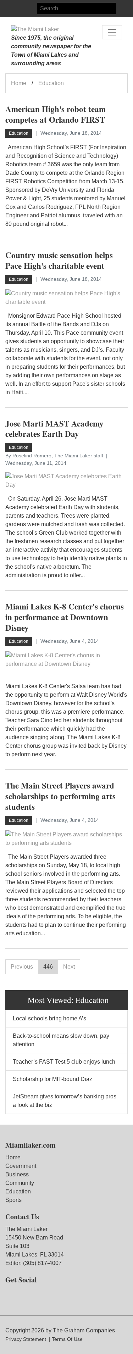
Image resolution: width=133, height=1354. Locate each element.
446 (48, 967)
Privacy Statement (25, 1339)
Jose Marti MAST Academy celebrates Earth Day (54, 428)
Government (20, 1166)
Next (69, 967)
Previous (22, 967)
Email (36, 8)
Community (19, 1183)
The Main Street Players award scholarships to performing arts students (60, 796)
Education (18, 1191)
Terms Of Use (67, 1339)
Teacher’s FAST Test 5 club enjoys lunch (64, 1062)
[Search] (122, 8)
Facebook (11, 8)
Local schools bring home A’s (49, 1018)
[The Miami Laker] (35, 29)
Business (17, 1174)
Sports (13, 1200)
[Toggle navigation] (112, 32)
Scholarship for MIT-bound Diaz (52, 1079)
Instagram (23, 8)
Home (18, 83)
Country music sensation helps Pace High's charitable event (59, 260)
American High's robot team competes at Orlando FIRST (55, 114)
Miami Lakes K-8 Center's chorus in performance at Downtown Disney (64, 617)
